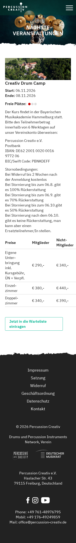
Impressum (38, 370)
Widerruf (38, 385)
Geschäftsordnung (38, 393)
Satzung (38, 378)
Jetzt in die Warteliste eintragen (28, 324)
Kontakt (38, 408)
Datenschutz (38, 401)
